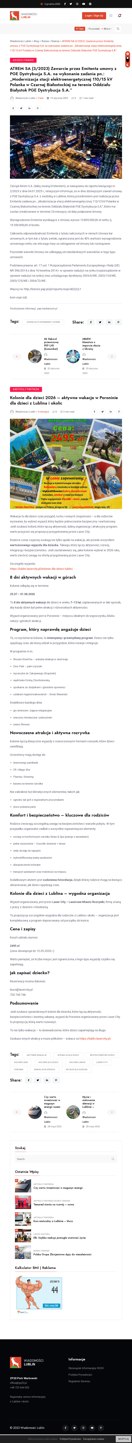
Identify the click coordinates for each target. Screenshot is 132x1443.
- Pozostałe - (94, 28)
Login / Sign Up (94, 15)
